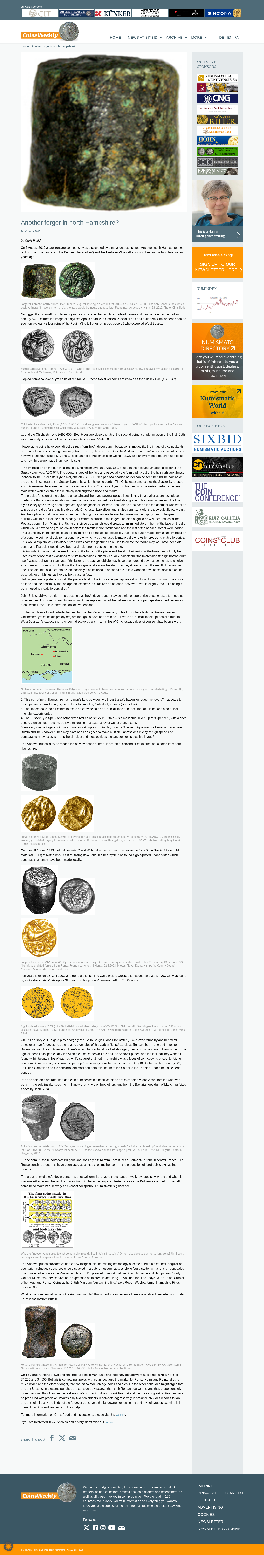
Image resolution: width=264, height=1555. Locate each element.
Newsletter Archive (219, 1529)
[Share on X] (62, 1441)
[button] (8, 1546)
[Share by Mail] (72, 1441)
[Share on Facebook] (51, 1441)
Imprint (205, 1486)
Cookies (206, 1514)
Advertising (210, 1507)
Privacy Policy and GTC (222, 1493)
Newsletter (210, 1522)
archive (109, 1422)
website (120, 1414)
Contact (207, 1500)
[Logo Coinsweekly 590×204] (50, 32)
